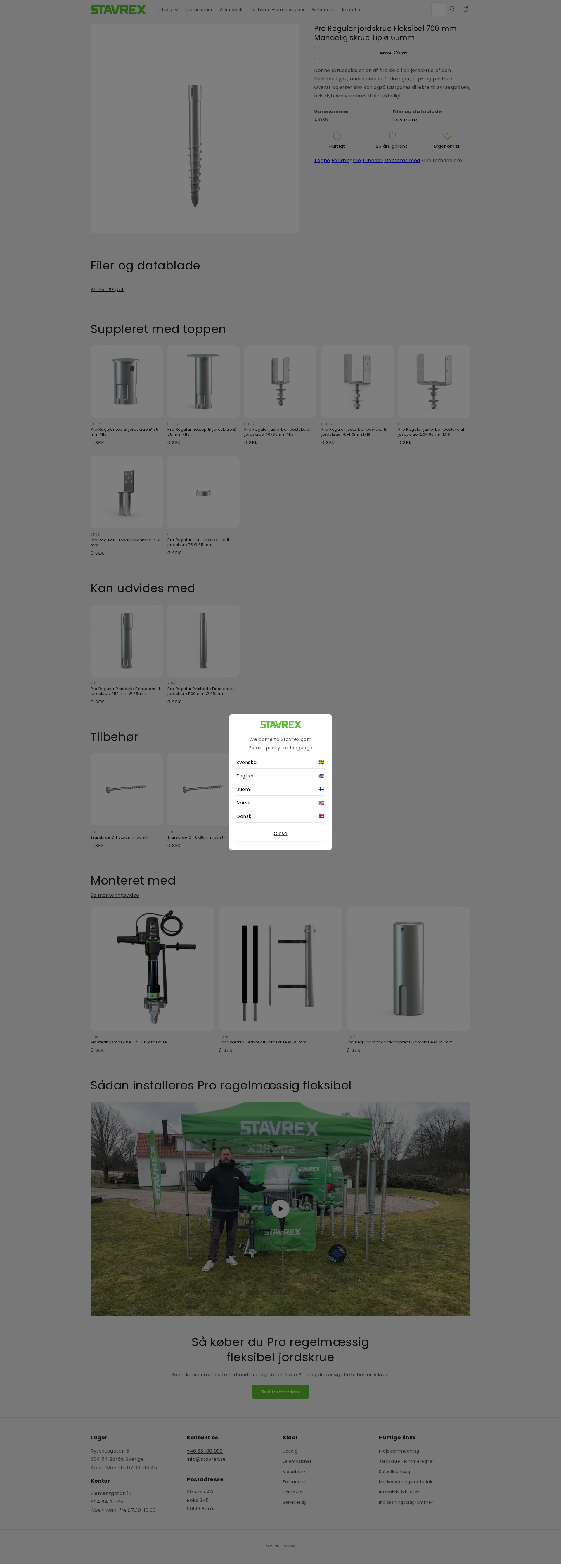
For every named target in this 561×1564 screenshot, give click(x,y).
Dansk (280, 816)
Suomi (280, 789)
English (280, 775)
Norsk (280, 802)
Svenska (280, 762)
